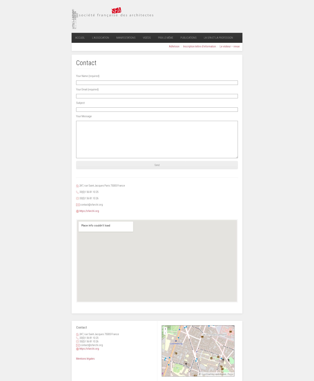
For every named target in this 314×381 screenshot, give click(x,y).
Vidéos (147, 37)
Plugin (230, 374)
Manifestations (126, 37)
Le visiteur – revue (230, 46)
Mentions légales (85, 358)
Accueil (80, 37)
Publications (188, 37)
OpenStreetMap (208, 374)
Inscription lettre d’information (199, 46)
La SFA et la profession (218, 37)
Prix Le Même (165, 37)
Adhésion (174, 46)
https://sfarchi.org (89, 211)
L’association (100, 37)
